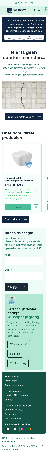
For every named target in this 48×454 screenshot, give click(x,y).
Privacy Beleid (11, 414)
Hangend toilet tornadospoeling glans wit (19, 179)
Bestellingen (11, 380)
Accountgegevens (14, 385)
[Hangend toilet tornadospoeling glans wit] (21, 159)
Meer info (18, 207)
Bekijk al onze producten (21, 116)
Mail (12, 353)
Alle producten (13, 219)
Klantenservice (13, 391)
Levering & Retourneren (16, 395)
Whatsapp (16, 344)
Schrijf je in (13, 287)
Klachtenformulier (14, 418)
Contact (9, 399)
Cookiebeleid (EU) (13, 409)
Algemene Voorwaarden (18, 405)
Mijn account (12, 376)
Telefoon (15, 363)
